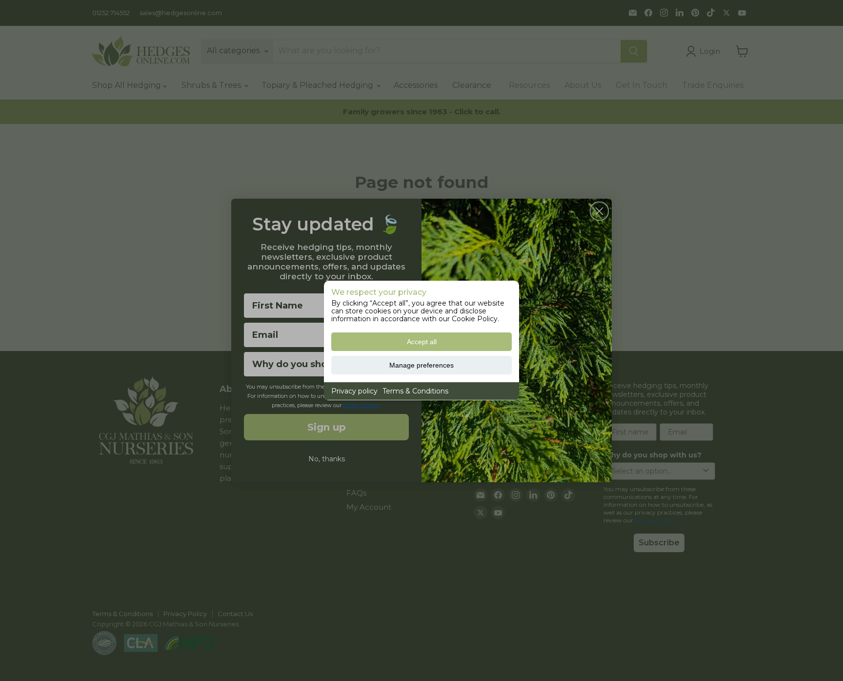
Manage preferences (421, 365)
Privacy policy (354, 391)
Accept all (422, 342)
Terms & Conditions (415, 391)
